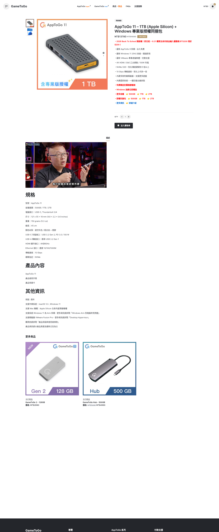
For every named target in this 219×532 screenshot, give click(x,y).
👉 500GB (130, 94)
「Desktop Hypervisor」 (79, 317)
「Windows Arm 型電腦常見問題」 (85, 313)
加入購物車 (125, 125)
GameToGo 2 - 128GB (35, 402)
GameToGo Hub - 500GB (94, 402)
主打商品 (29, 399)
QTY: (116, 117)
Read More (30, 408)
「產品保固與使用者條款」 (48, 322)
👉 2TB (148, 94)
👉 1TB (140, 94)
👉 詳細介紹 (131, 103)
